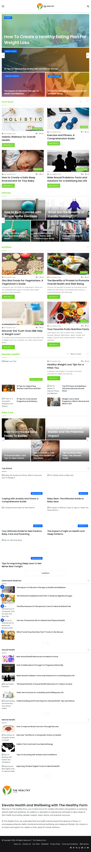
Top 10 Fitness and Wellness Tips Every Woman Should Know (74, 388)
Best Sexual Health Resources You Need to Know (37, 656)
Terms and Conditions (70, 844)
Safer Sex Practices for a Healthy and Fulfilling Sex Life (40, 692)
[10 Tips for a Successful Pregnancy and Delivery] (8, 402)
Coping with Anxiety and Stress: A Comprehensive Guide (20, 500)
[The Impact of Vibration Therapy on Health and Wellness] (23, 84)
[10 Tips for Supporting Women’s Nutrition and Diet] (8, 388)
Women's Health (10, 51)
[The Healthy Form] (45, 6)
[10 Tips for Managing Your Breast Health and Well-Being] (67, 84)
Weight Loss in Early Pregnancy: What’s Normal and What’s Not (75, 401)
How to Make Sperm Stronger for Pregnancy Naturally (40, 665)
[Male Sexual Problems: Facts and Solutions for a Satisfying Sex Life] (8, 677)
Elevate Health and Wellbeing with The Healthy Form (45, 805)
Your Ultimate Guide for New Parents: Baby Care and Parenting (22, 532)
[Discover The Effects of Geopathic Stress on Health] (8, 737)
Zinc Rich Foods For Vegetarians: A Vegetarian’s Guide (22, 282)
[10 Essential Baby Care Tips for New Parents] (16, 450)
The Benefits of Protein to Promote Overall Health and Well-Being (68, 282)
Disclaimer (45, 844)
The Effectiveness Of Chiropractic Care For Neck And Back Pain (44, 606)
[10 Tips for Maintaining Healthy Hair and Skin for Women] (45, 60)
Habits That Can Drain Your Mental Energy (35, 744)
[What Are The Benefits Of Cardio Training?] (67, 209)
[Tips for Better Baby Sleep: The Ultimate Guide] (74, 450)
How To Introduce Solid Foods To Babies (20, 434)
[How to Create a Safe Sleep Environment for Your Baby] (45, 450)
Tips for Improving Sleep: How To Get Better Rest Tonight (21, 565)
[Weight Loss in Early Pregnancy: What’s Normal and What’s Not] (53, 401)
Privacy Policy (55, 844)
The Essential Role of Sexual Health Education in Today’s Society (44, 684)
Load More (45, 573)
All (80, 101)
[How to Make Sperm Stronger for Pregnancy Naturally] (8, 668)
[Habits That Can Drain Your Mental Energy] (8, 747)
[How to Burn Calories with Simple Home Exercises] (23, 209)
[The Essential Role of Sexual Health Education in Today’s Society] (8, 686)
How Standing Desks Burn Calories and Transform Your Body (43, 236)
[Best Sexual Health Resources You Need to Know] (8, 658)
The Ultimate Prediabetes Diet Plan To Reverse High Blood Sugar (44, 596)
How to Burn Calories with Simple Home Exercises (22, 214)
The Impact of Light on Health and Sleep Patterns (66, 532)
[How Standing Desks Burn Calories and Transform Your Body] (45, 231)
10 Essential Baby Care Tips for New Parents (15, 456)
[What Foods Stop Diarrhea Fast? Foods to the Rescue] (8, 635)
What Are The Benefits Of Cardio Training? (66, 214)
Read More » (8, 145)
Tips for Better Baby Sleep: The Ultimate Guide (72, 455)
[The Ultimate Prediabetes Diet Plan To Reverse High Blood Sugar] (8, 599)
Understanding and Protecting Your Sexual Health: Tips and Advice (46, 701)
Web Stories (84, 844)
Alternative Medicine (12, 76)
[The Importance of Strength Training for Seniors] (74, 231)
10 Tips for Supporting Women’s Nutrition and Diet (29, 387)
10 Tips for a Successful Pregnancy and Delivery (27, 400)
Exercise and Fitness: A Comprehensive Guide (61, 137)
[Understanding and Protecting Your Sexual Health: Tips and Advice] (8, 705)
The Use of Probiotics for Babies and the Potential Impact (66, 432)
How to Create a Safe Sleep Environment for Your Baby (18, 179)
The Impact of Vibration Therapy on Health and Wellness (21, 92)
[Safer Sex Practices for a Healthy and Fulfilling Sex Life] (8, 694)
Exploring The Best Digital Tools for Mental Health (38, 766)
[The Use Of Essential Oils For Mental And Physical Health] (8, 624)
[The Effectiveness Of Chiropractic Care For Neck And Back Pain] (8, 611)
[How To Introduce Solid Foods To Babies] (23, 429)
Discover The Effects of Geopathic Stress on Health (39, 735)
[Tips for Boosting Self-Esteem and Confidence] (8, 758)
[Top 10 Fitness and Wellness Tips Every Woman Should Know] (53, 390)
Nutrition (8, 18)
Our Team (36, 844)
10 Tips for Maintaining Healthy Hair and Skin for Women (31, 68)
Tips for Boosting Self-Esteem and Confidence (37, 754)
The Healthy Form (10, 133)
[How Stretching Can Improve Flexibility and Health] (16, 231)
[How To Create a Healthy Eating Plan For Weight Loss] (45, 30)
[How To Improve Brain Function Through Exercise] (8, 728)
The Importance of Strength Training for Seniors (72, 236)
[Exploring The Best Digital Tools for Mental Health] (8, 768)
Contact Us (27, 844)
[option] (45, 55)
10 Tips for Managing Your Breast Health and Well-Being (67, 92)
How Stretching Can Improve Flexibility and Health (15, 236)
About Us (17, 844)
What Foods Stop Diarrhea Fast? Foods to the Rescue (40, 632)
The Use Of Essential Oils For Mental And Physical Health (41, 620)
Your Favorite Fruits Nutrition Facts (68, 329)
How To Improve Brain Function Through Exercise (38, 726)
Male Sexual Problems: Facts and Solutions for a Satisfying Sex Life (67, 179)
